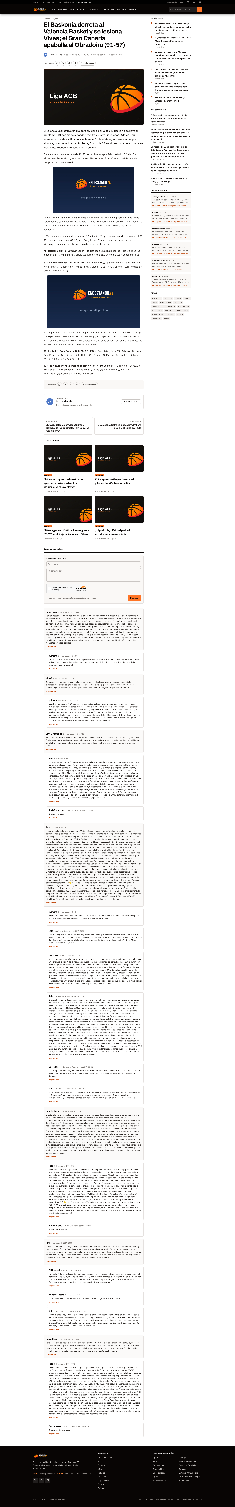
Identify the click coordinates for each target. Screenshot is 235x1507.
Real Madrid (156, 298)
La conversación (172, 2)
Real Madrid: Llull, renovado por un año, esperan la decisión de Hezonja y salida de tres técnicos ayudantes (170, 167)
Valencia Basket (181, 311)
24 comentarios (115, 55)
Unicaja (178, 298)
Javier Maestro (53, 55)
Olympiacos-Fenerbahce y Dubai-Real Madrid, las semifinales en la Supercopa (173, 41)
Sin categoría (158, 1465)
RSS (181, 2)
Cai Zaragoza (183, 306)
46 (64, 492)
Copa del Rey (108, 9)
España (154, 302)
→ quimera (58, 931)
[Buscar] (199, 9)
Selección (94, 9)
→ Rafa (68, 810)
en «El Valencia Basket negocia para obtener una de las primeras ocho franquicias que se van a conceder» (171, 206)
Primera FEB (184, 1480)
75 (115, 539)
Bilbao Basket (165, 302)
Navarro (180, 315)
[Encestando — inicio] (40, 9)
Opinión (132, 9)
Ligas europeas (159, 1473)
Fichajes (81, 9)
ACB (53, 9)
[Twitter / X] (35, 1480)
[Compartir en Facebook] (69, 63)
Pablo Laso (178, 302)
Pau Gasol (168, 311)
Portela (166, 319)
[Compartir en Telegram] (75, 63)
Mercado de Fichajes (188, 1461)
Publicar (134, 598)
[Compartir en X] (63, 63)
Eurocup (121, 9)
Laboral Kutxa (157, 306)
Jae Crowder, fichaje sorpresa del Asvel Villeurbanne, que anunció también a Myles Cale (171, 72)
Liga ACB (56, 19)
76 (63, 539)
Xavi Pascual (170, 306)
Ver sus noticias (131, 402)
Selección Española (187, 1465)
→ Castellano (59, 1089)
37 (115, 492)
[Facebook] (41, 1480)
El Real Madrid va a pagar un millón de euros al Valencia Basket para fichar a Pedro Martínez (169, 118)
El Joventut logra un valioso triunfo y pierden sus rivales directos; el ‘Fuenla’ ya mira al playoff (63, 483)
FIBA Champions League (190, 1476)
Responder (51, 647)
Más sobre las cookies (164, 1499)
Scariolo (170, 315)
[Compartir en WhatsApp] (57, 63)
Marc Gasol (156, 319)
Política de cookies (146, 1499)
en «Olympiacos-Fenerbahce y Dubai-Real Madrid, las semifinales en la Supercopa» (171, 222)
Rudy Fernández (158, 315)
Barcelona (168, 298)
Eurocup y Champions (188, 1473)
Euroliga (62, 9)
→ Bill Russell (59, 1311)
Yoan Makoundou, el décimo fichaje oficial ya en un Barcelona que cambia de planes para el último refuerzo (173, 26)
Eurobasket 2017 (160, 1480)
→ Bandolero (59, 996)
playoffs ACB (157, 311)
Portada (47, 19)
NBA (72, 9)
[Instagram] (47, 1480)
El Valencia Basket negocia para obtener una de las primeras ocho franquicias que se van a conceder (171, 86)
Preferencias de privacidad (192, 1499)
